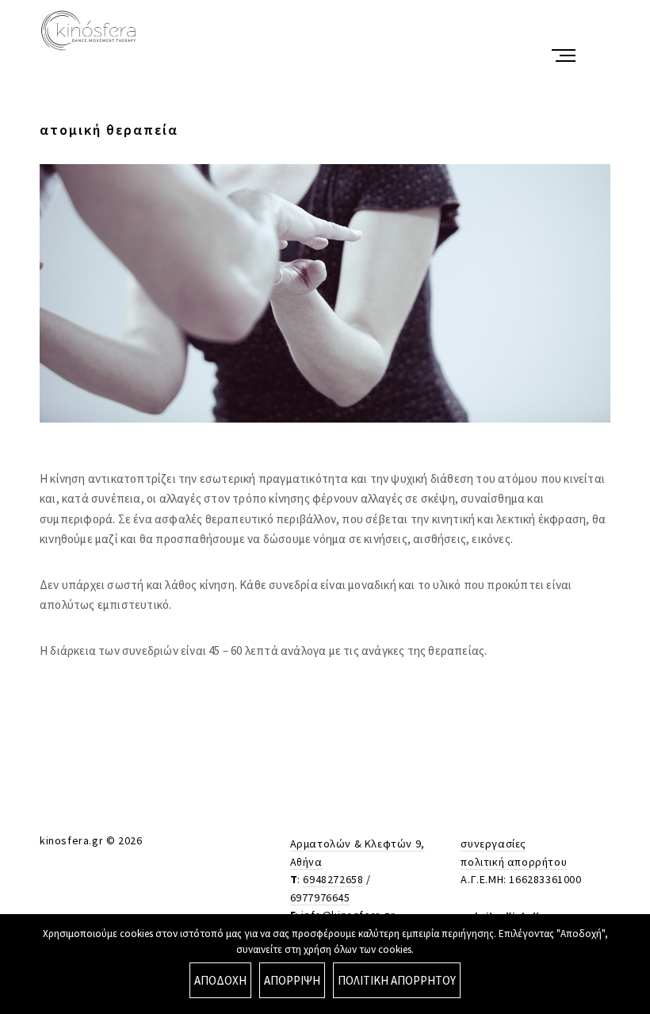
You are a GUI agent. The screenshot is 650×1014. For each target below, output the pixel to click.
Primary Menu (565, 55)
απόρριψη (292, 980)
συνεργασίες (493, 843)
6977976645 (320, 897)
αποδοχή (220, 980)
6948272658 (333, 879)
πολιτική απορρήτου (514, 862)
